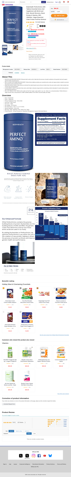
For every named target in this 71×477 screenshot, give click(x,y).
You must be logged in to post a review (10, 415)
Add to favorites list (60, 19)
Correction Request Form (9, 404)
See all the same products (63, 393)
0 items (65, 426)
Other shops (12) (31, 48)
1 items (65, 424)
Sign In (57, 2)
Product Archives (51, 464)
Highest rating (19, 431)
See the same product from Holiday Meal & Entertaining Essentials (54, 335)
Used (36, 35)
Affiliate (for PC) (34, 466)
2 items (65, 422)
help (10, 464)
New (36, 30)
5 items (65, 421)
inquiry (15, 464)
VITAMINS (17, 72)
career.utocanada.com (10, 2)
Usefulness (27, 431)
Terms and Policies (61, 464)
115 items (20, 422)
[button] (68, 2)
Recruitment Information (38, 464)
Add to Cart (60, 15)
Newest (11, 431)
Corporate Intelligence (24, 464)
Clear (34, 433)
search (43, 2)
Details (28, 42)
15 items (65, 419)
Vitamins (23, 72)
